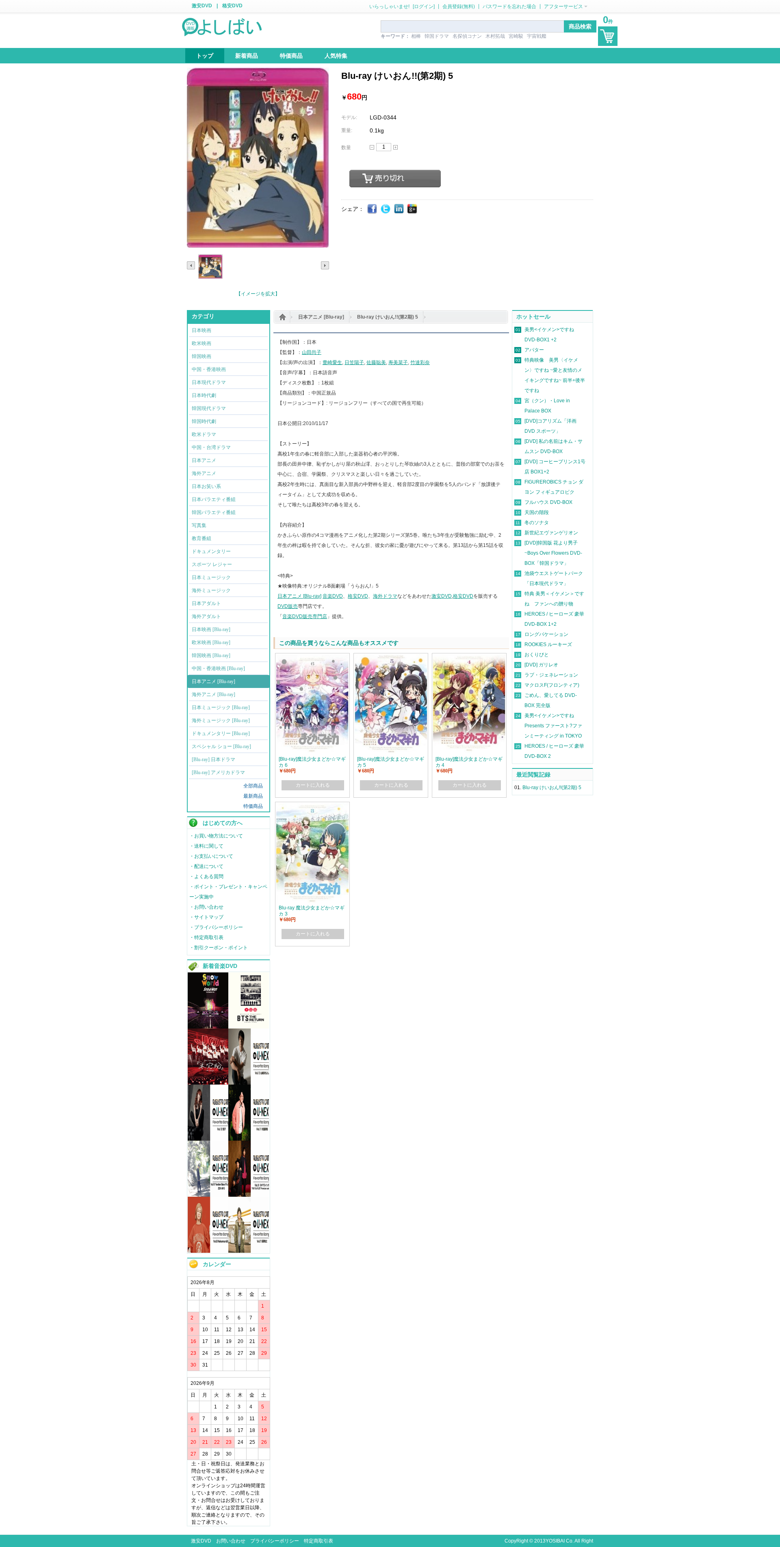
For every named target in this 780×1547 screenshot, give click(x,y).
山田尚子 (311, 352)
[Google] (412, 209)
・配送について (206, 866)
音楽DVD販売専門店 (304, 616)
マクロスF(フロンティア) (551, 685)
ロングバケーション (546, 634)
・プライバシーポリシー (216, 927)
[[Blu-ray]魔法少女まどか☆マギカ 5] (391, 658)
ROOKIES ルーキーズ (548, 644)
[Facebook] (372, 209)
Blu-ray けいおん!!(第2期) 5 (387, 317)
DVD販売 (287, 606)
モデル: (349, 117)
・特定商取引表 (206, 937)
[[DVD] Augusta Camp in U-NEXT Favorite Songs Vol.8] (208, 1251)
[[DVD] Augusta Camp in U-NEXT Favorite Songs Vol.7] (248, 1251)
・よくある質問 (206, 876)
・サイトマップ (206, 917)
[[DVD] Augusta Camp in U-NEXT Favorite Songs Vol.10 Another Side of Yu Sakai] (208, 1195)
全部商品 (253, 786)
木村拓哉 (495, 36)
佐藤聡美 (376, 362)
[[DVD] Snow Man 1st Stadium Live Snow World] (208, 1027)
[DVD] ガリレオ (541, 665)
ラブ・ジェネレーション (551, 675)
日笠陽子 (354, 362)
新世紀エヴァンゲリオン (551, 533)
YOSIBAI (555, 1541)
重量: (346, 130)
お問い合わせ (230, 1541)
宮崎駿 (516, 36)
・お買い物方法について (216, 836)
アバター (534, 350)
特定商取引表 (318, 1541)
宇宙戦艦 (536, 36)
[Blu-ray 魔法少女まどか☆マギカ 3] (312, 806)
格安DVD (232, 6)
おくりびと (536, 654)
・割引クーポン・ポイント (218, 947)
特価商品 (253, 806)
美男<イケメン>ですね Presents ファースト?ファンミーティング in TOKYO (553, 726)
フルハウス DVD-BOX (548, 502)
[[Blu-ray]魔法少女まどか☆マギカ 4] (469, 658)
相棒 (416, 36)
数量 (346, 147)
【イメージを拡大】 (258, 294)
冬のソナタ (536, 522)
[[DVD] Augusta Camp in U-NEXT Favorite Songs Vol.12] (208, 1139)
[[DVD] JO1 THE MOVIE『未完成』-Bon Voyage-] (208, 1083)
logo (222, 26)
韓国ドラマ (437, 36)
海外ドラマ (385, 596)
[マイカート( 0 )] (608, 36)
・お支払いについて (211, 856)
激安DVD (202, 6)
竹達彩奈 (420, 362)
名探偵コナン (467, 36)
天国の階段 (536, 512)
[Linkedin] (399, 209)
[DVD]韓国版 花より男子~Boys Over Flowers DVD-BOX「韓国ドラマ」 (553, 553)
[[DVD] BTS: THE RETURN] (248, 1027)
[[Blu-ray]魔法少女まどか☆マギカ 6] (312, 658)
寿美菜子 (398, 362)
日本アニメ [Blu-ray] (321, 317)
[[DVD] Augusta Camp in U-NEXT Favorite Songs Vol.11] (248, 1139)
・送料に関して (206, 846)
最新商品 (253, 796)
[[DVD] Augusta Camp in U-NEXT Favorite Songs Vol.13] (248, 1083)
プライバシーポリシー (274, 1541)
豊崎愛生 (332, 362)
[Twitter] (386, 209)
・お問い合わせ (206, 907)
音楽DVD (333, 596)
